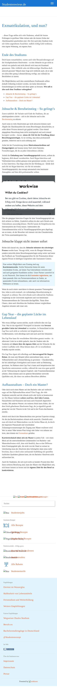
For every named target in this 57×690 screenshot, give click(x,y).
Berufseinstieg (7, 119)
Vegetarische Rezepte (21, 538)
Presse (6, 674)
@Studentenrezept (12, 637)
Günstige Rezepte (19, 532)
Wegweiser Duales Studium (16, 618)
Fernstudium (23, 433)
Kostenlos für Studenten (22, 550)
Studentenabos (18, 557)
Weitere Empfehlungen (14, 606)
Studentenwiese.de (14, 4)
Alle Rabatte (17, 564)
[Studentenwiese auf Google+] (36, 497)
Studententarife (18, 571)
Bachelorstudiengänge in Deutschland (21, 631)
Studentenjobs (18, 512)
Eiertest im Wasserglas (14, 587)
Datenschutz (9, 667)
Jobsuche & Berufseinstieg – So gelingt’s (21, 94)
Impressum (8, 661)
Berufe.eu (8, 624)
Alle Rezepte (17, 525)
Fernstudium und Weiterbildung (18, 600)
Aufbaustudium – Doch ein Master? (19, 101)
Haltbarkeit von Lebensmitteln (17, 593)
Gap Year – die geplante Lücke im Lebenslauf (23, 97)
